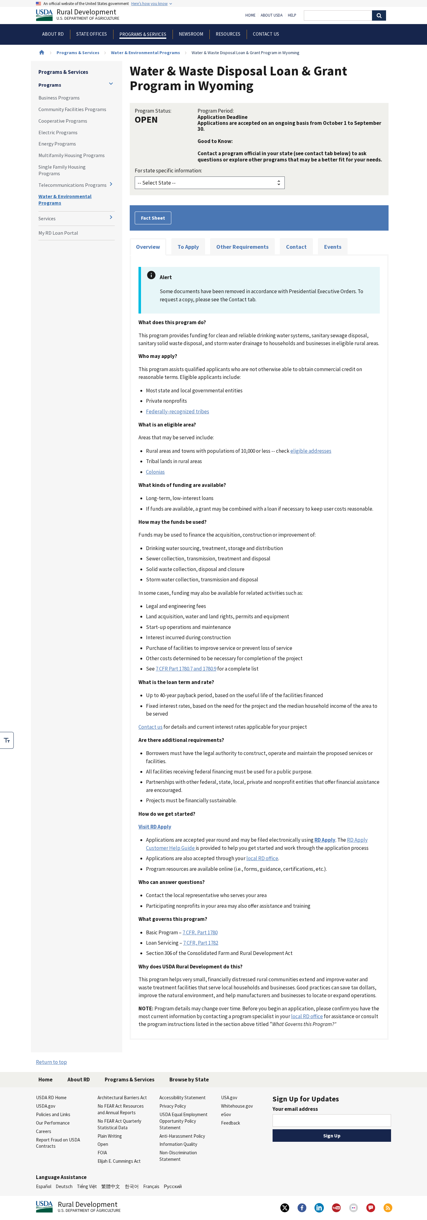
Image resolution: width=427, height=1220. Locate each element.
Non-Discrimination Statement (178, 1156)
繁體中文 (110, 1186)
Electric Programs (58, 132)
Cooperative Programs (62, 121)
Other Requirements (242, 246)
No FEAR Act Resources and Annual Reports (121, 1109)
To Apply (188, 246)
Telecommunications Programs (72, 185)
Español (43, 1186)
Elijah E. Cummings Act (119, 1161)
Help (292, 15)
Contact (296, 246)
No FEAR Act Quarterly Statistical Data (119, 1124)
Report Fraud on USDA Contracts (58, 1143)
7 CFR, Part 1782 (200, 942)
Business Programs (59, 97)
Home (250, 15)
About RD (79, 1079)
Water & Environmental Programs (145, 52)
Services (47, 218)
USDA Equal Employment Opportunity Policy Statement (183, 1121)
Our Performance (53, 1123)
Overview (148, 246)
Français (151, 1186)
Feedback (230, 1123)
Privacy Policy (172, 1106)
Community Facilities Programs (72, 109)
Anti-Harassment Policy (182, 1136)
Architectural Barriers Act (122, 1097)
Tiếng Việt (87, 1186)
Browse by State (189, 1079)
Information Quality (178, 1144)
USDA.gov (45, 1106)
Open (103, 1144)
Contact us (150, 726)
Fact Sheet (153, 218)
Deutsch (64, 1186)
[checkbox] (7, 740)
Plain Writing (110, 1136)
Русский (173, 1186)
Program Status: (153, 110)
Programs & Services (78, 52)
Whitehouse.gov (237, 1106)
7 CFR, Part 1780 (200, 932)
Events (332, 246)
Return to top (51, 1062)
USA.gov (229, 1097)
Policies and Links (53, 1114)
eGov (226, 1114)
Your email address (295, 1108)
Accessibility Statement (182, 1097)
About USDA (272, 15)
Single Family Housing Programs (62, 170)
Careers (43, 1131)
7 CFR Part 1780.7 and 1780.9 (186, 668)
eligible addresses (310, 450)
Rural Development (88, 15)
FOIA (102, 1153)
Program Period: (216, 110)
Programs (49, 85)
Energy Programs (57, 143)
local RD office (262, 858)
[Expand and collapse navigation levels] (111, 83)
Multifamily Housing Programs (71, 155)
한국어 (132, 1186)
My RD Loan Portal (58, 233)
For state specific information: (168, 170)
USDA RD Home (51, 1097)
